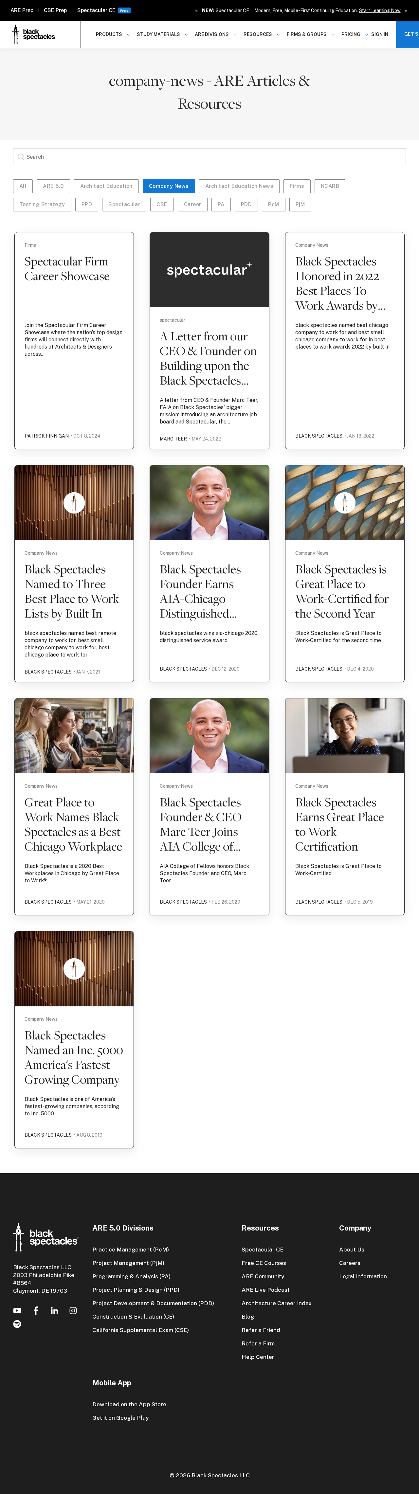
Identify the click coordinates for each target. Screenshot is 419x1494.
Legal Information (363, 1276)
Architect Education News (239, 186)
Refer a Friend (261, 1330)
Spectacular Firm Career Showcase (67, 268)
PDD (246, 204)
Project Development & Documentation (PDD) (153, 1303)
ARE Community (263, 1276)
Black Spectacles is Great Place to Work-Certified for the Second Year (342, 591)
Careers (349, 1263)
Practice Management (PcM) (130, 1249)
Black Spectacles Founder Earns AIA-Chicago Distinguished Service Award (200, 598)
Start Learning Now (380, 10)
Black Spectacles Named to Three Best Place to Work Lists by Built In (72, 591)
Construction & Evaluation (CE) (133, 1316)
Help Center (258, 1356)
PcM (273, 204)
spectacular (124, 204)
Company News (169, 186)
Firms (297, 186)
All (23, 186)
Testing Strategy (42, 204)
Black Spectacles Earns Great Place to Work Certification (339, 824)
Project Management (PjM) (128, 1263)
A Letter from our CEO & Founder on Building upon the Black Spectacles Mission (208, 365)
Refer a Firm (258, 1343)
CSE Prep (55, 10)
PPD (87, 204)
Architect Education (106, 186)
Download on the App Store (129, 1404)
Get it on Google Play (120, 1417)
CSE (161, 204)
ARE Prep (21, 10)
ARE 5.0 (53, 186)
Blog (248, 1316)
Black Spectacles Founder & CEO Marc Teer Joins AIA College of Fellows (201, 831)
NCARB (330, 186)
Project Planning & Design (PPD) (135, 1289)
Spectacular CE (96, 10)
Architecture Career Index (277, 1303)
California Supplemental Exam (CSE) (140, 1330)
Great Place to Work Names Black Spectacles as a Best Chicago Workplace (73, 824)
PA (221, 204)
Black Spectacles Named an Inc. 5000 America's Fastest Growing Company (74, 1057)
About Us (351, 1249)
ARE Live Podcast (266, 1289)
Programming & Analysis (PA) (131, 1276)
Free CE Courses (264, 1263)
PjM (300, 204)
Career (192, 204)
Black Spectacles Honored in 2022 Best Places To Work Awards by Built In (337, 290)
